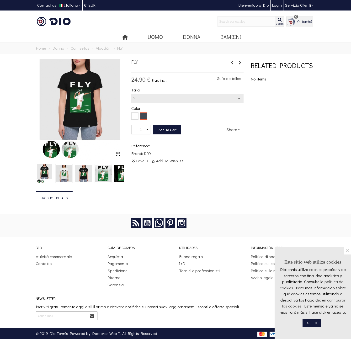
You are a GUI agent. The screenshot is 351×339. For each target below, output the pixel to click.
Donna (191, 36)
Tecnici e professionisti (199, 270)
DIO (147, 153)
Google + (159, 223)
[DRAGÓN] (232, 62)
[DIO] (62, 21)
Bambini (230, 36)
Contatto (44, 263)
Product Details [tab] (54, 198)
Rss (136, 223)
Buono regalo (191, 256)
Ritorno (114, 277)
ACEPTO (312, 323)
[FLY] (118, 154)
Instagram (181, 223)
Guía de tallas (229, 78)
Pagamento (117, 263)
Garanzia (115, 284)
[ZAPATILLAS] (240, 62)
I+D (182, 263)
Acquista (115, 256)
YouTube (147, 223)
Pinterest (170, 223)
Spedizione (117, 270)
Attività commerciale (54, 256)
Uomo (155, 36)
